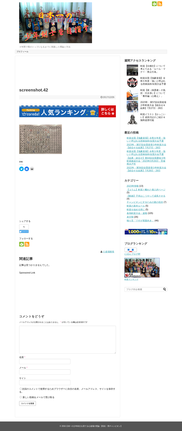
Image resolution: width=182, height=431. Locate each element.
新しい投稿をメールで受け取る (38, 397)
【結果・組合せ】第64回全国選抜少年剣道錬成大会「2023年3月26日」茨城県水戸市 (146, 161)
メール (23, 368)
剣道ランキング (131, 279)
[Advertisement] (67, 71)
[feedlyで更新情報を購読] (154, 3)
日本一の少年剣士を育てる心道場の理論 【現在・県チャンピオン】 (94, 426)
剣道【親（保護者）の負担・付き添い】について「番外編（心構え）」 (152, 93)
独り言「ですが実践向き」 (140, 220)
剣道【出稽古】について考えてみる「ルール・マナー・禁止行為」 (152, 69)
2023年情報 (133, 186)
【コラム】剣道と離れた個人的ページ (146, 189)
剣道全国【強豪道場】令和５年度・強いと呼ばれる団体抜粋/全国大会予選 (153, 81)
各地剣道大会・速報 (137, 213)
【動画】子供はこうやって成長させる (146, 196)
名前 (22, 357)
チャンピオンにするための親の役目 (145, 202)
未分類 (130, 217)
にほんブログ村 (132, 254)
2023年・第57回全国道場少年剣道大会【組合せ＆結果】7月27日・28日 (153, 105)
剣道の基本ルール (136, 206)
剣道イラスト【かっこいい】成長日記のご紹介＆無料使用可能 (152, 117)
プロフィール (22, 51)
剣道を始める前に (136, 209)
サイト (22, 378)
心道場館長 (108, 252)
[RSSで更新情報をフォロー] (159, 3)
